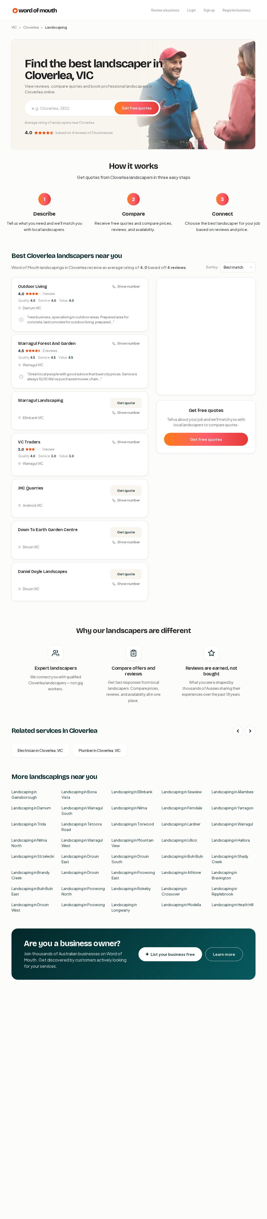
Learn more (224, 954)
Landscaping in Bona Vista (79, 794)
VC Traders (29, 442)
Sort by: (212, 267)
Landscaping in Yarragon (232, 807)
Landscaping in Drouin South (130, 859)
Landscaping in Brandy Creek (30, 875)
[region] (206, 336)
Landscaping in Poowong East (133, 875)
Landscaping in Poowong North (83, 891)
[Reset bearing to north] (248, 299)
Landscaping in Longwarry (124, 907)
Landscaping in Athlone (181, 872)
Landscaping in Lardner (181, 824)
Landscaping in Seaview (182, 791)
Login (191, 10)
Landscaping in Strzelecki (32, 856)
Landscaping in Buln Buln (182, 856)
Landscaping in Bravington (224, 875)
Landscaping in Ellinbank (132, 791)
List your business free (173, 954)
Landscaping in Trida (28, 824)
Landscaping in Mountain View (133, 843)
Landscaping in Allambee (232, 791)
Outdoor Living (32, 286)
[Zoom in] (248, 284)
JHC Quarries (30, 488)
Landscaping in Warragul (232, 824)
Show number (128, 286)
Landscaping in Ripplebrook (224, 891)
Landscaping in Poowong (83, 904)
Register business (237, 10)
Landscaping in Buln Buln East (32, 891)
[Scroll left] (238, 731)
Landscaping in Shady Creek (230, 859)
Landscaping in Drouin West (30, 907)
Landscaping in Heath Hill (232, 904)
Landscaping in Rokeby (131, 888)
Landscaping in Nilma (129, 807)
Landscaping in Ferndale (182, 807)
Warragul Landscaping (40, 400)
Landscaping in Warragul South (82, 810)
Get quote (126, 403)
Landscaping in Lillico (179, 840)
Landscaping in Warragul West (82, 843)
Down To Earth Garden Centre (47, 529)
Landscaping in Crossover (174, 891)
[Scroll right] (250, 731)
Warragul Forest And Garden (47, 343)
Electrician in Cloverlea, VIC (40, 750)
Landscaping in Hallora (231, 840)
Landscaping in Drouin (80, 872)
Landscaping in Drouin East (80, 859)
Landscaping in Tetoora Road (82, 827)
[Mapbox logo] (170, 390)
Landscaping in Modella (181, 904)
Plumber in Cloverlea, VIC (100, 750)
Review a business (165, 10)
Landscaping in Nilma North (29, 843)
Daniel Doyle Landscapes (42, 571)
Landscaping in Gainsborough (24, 794)
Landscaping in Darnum (31, 807)
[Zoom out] (248, 292)
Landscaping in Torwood (133, 824)
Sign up (209, 10)
